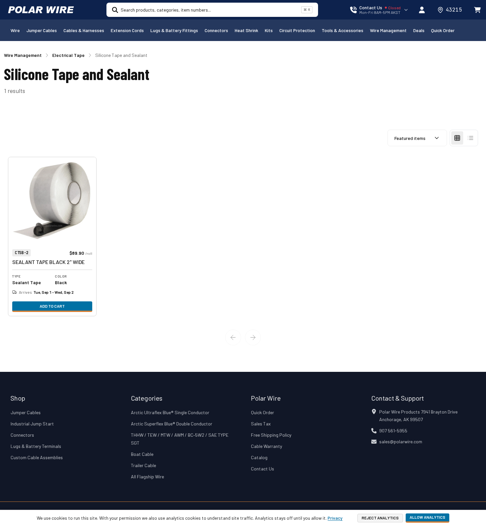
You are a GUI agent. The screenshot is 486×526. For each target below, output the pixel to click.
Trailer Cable (143, 465)
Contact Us (262, 468)
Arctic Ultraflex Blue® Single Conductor (170, 412)
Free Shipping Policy (271, 435)
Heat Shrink (246, 30)
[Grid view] (457, 138)
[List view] (470, 138)
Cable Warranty (266, 446)
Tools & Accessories (342, 30)
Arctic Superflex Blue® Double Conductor (171, 423)
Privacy (335, 518)
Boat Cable (142, 454)
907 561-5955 (393, 430)
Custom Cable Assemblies (37, 457)
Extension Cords (127, 30)
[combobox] (210, 9)
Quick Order (443, 30)
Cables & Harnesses (83, 30)
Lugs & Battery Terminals (36, 446)
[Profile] (422, 10)
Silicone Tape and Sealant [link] (121, 55)
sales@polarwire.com (400, 441)
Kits (269, 30)
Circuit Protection (297, 30)
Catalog (259, 457)
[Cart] (477, 10)
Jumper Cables (41, 30)
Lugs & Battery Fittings (174, 30)
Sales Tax (261, 423)
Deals (419, 30)
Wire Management (388, 30)
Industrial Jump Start (32, 423)
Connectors (216, 30)
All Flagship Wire (147, 476)
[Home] (41, 10)
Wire (15, 30)
